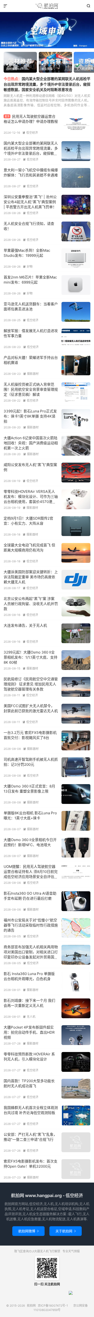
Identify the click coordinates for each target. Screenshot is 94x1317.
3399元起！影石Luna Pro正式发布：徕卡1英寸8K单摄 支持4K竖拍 (30, 416)
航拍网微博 (28, 1231)
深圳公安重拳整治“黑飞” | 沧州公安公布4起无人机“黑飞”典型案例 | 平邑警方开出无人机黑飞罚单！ (30, 202)
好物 (28, 266)
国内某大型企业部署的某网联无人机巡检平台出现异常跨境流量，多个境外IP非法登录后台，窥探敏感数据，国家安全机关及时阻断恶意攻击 (47, 84)
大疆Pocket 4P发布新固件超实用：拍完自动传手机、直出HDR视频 (29, 1032)
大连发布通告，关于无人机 (25, 625)
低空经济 (30, 132)
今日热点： (13, 79)
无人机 (29, 1016)
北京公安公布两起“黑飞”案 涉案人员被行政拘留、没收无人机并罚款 (31, 603)
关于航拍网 (65, 1231)
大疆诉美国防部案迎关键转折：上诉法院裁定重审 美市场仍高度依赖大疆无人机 (31, 577)
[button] (38, 45)
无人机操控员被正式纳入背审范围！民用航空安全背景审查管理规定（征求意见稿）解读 (31, 389)
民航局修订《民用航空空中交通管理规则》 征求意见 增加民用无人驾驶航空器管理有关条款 (31, 684)
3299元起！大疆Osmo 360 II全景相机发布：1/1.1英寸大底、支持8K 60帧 (30, 657)
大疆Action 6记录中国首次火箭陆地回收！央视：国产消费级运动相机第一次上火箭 (31, 443)
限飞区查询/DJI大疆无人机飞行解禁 (37, 1251)
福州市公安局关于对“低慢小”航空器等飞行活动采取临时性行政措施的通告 (31, 925)
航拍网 (47, 6)
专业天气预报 (71, 1251)
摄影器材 (31, 374)
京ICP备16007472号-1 (53, 1305)
